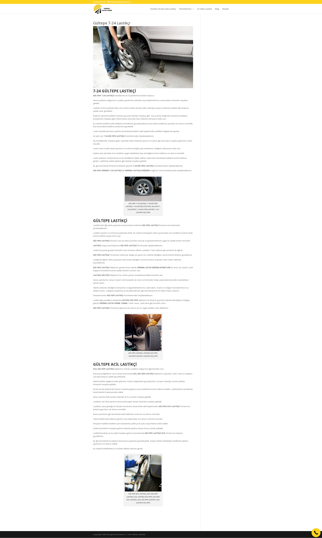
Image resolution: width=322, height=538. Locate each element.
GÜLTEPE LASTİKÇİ (150, 225)
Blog (217, 9)
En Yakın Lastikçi (204, 9)
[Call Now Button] (316, 532)
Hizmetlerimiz (185, 9)
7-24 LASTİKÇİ (108, 95)
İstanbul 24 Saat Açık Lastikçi (163, 9)
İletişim (225, 9)
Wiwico (122, 534)
